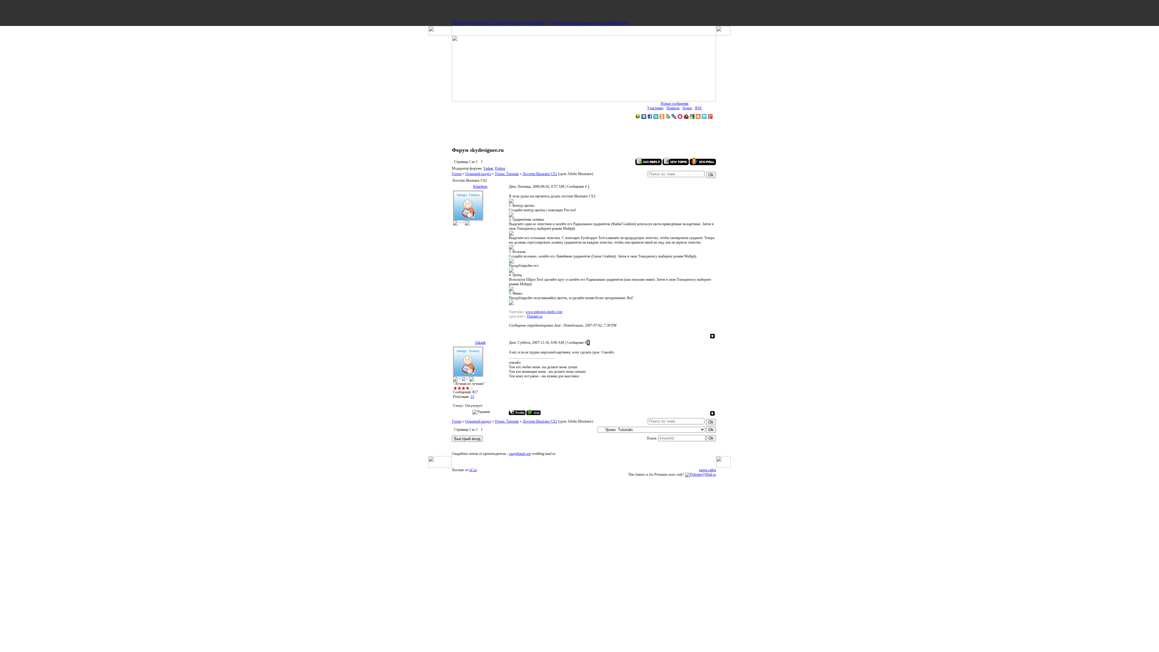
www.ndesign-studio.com (543, 312)
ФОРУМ (515, 23)
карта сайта (707, 470)
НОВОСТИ (462, 23)
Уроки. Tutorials (507, 174)
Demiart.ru (534, 316)
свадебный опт (520, 454)
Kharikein (480, 186)
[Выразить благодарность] (455, 223)
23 (463, 379)
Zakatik (480, 342)
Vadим (488, 168)
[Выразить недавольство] (467, 223)
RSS (698, 108)
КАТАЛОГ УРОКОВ (489, 23)
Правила (672, 108)
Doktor (500, 168)
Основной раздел (478, 174)
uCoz (473, 470)
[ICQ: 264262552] (533, 412)
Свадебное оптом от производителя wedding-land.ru (589, 23)
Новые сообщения (674, 103)
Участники (655, 108)
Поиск (687, 108)
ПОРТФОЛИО (535, 23)
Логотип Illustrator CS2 (539, 174)
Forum (456, 174)
